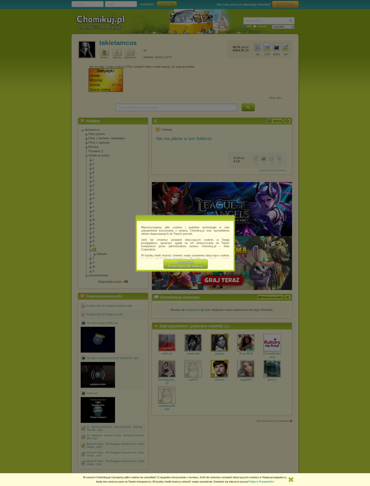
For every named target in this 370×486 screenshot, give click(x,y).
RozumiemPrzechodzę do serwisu (185, 264)
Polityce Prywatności (261, 481)
